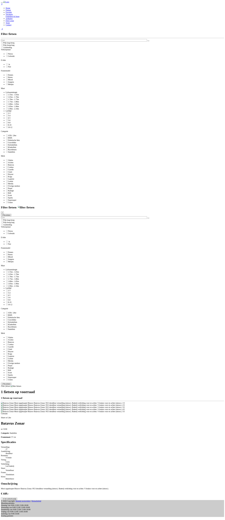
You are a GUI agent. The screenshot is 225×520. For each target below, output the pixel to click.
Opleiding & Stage (12, 16)
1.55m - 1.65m (13, 95)
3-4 (9, 116)
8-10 (9, 125)
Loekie (10, 181)
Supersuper (12, 200)
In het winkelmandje (9, 499)
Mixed (10, 80)
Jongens (11, 82)
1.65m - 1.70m (13, 97)
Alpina (10, 160)
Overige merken (14, 186)
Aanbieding (7, 47)
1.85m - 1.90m (13, 106)
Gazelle (11, 170)
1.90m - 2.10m (13, 109)
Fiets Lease (10, 21)
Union (10, 202)
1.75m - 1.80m (13, 102)
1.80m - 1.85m (13, 104)
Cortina (10, 167)
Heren (10, 77)
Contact (8, 25)
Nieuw (10, 54)
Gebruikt (11, 56)
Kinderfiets (12, 147)
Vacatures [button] (9, 14)
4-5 (9, 118)
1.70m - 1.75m (13, 99)
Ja (9, 64)
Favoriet (9, 12)
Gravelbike (12, 143)
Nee (9, 67)
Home (8, 8)
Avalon (10, 163)
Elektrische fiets (14, 140)
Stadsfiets (11, 152)
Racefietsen (12, 150)
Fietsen (8, 10)
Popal (10, 188)
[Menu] (2, 2)
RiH (9, 193)
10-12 (10, 127)
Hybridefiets (12, 145)
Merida (10, 184)
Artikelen (9, 19)
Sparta (10, 198)
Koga (10, 177)
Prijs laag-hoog (8, 43)
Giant (10, 172)
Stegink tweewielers (22, 501)
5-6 (9, 120)
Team (8, 23)
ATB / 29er (12, 136)
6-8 (9, 123)
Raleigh (11, 191)
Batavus (11, 165)
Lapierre (11, 179)
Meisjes (11, 84)
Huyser (10, 174)
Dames (10, 75)
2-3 (9, 113)
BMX (10, 138)
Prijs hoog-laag (8, 45)
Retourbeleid (36, 501)
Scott (10, 195)
